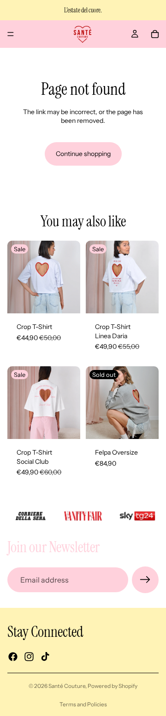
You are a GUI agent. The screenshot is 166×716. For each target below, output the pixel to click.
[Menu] (10, 34)
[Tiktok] (45, 657)
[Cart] (155, 34)
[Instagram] (29, 657)
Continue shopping (83, 154)
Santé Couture (66, 685)
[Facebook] (12, 657)
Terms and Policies (83, 704)
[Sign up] (145, 579)
